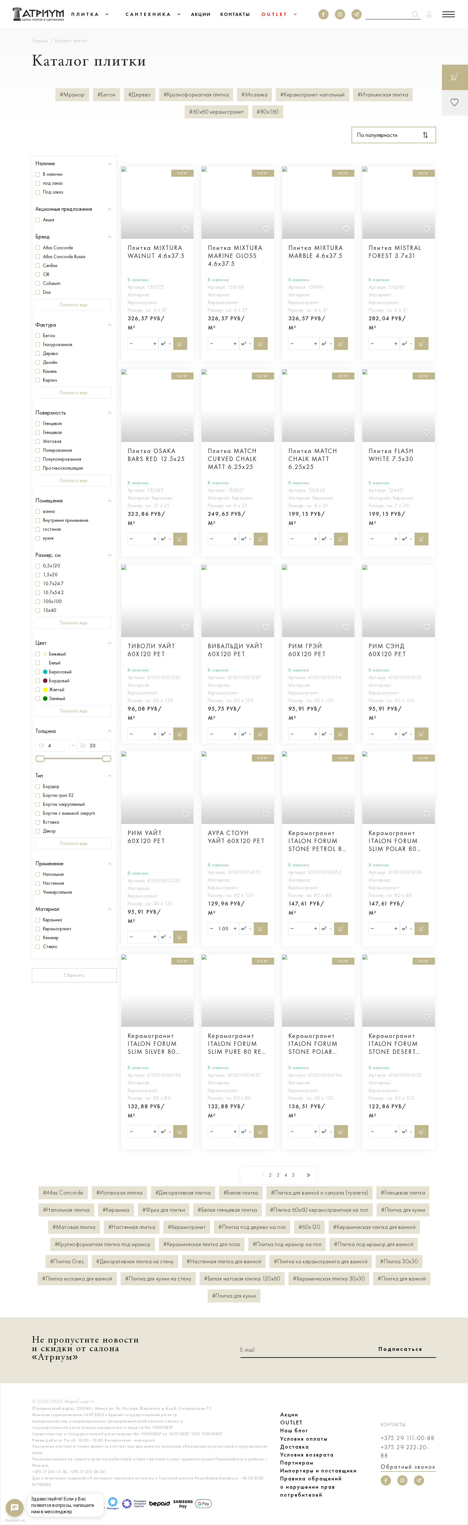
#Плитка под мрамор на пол (287, 1244)
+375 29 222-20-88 (405, 1451)
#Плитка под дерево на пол (252, 1227)
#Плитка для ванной (402, 1278)
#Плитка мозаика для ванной (77, 1278)
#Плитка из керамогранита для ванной (320, 1261)
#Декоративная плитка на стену (135, 1261)
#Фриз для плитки (163, 1210)
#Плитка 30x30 (399, 1261)
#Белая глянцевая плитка (227, 1210)
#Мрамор (72, 94)
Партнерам (297, 1462)
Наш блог (294, 1430)
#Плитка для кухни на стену (158, 1278)
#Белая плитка (240, 1192)
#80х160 (268, 112)
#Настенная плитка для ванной (224, 1261)
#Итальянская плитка (383, 94)
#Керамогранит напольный (312, 94)
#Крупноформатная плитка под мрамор (103, 1244)
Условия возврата (307, 1454)
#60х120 (310, 1227)
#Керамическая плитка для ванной (374, 1227)
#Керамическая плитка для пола (201, 1244)
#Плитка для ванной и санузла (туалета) (319, 1192)
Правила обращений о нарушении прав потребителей (311, 1486)
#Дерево (139, 94)
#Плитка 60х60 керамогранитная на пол (319, 1210)
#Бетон (106, 94)
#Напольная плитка (66, 1210)
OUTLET (291, 1422)
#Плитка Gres (66, 1261)
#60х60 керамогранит (216, 112)
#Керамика (116, 1210)
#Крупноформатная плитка (196, 94)
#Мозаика (254, 94)
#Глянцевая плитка (403, 1192)
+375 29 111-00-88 (408, 1438)
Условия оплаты (304, 1438)
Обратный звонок (408, 1466)
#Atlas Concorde (63, 1192)
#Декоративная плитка (183, 1192)
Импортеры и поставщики (318, 1470)
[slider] (40, 758)
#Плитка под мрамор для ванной (373, 1244)
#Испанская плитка (119, 1192)
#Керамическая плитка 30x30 (329, 1278)
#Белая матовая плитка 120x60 (242, 1278)
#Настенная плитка (131, 1227)
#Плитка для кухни (403, 1210)
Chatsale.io (14, 1520)
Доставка (294, 1446)
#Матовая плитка (74, 1227)
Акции (289, 1414)
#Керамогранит (187, 1227)
